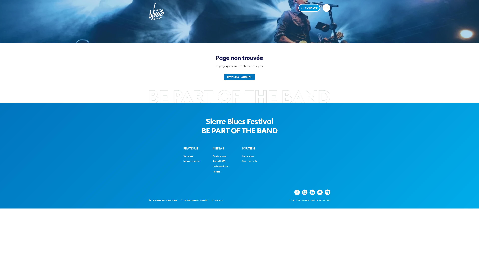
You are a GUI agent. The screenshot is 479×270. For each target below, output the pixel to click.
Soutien (248, 148)
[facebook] (297, 192)
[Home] (156, 11)
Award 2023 (219, 161)
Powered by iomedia (300, 200)
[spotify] (327, 192)
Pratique (190, 148)
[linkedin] (312, 192)
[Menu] (326, 8)
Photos (216, 171)
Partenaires (248, 155)
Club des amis (249, 161)
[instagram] (304, 192)
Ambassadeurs (220, 166)
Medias (218, 148)
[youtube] (320, 192)
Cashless (188, 155)
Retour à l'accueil (239, 77)
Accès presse (219, 155)
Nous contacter (191, 161)
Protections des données (196, 200)
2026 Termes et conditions (164, 200)
